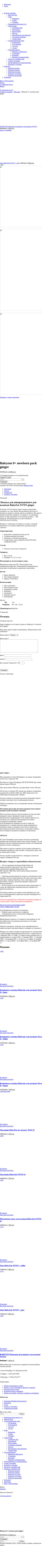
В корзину (4, 481)
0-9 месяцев (16, 42)
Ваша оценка (5, 635)
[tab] (23, 489)
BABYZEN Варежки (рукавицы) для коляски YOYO (18, 126)
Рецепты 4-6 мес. (14, 68)
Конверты (15, 18)
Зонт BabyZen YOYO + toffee (12, 1266)
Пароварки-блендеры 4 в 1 (17, 24)
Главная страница (6, 92)
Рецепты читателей (15, 75)
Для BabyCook (17, 28)
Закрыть (3, 1489)
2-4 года (15, 46)
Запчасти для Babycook (16, 59)
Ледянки (15, 22)
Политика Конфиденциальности (15, 1401)
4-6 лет (14, 48)
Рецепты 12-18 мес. (15, 74)
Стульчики (16, 53)
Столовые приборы (19, 37)
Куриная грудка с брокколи (13, 1391)
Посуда (14, 33)
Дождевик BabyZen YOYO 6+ (13, 1174)
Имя (2, 655)
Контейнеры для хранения (21, 35)
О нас (6, 1405)
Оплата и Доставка (10, 1406)
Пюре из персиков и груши (13, 1386)
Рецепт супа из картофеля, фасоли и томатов (19, 1387)
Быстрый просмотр (6, 986)
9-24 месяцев (16, 44)
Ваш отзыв (4, 638)
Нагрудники (16, 31)
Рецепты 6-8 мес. (14, 70)
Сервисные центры (11, 1408)
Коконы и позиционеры (20, 57)
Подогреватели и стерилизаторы (19, 63)
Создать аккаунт (5, 1496)
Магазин (17, 92)
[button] (3, 984)
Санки (14, 20)
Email (2, 659)
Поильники (16, 30)
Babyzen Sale (12, 15)
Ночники (15, 55)
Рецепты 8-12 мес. (14, 72)
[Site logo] (0, 10)
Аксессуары (12, 26)
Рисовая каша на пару (11, 1389)
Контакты (7, 1403)
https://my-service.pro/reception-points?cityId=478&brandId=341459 (12, 906)
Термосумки (16, 39)
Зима (10, 17)
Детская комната (14, 50)
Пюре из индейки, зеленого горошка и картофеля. (21, 1393)
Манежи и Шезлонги (19, 52)
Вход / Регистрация (11, 1483)
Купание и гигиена (15, 64)
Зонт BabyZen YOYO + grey (10, 163)
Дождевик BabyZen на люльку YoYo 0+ (17, 1130)
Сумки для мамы (14, 61)
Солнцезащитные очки (16, 41)
